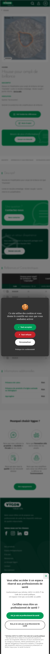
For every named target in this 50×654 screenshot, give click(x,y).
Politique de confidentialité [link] (25, 349)
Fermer (46, 576)
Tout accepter (26, 327)
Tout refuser (26, 335)
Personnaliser (25, 342)
